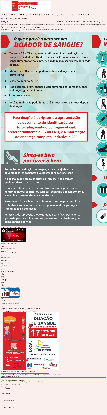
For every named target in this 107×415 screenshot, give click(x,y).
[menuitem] (55, 398)
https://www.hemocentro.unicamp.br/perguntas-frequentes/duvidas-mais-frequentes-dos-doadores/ (25, 373)
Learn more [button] (24, 18)
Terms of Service (33, 382)
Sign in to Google (5, 18)
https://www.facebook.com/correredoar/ (10, 309)
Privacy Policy (42, 382)
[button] (53, 377)
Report (18, 384)
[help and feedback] (1, 391)
